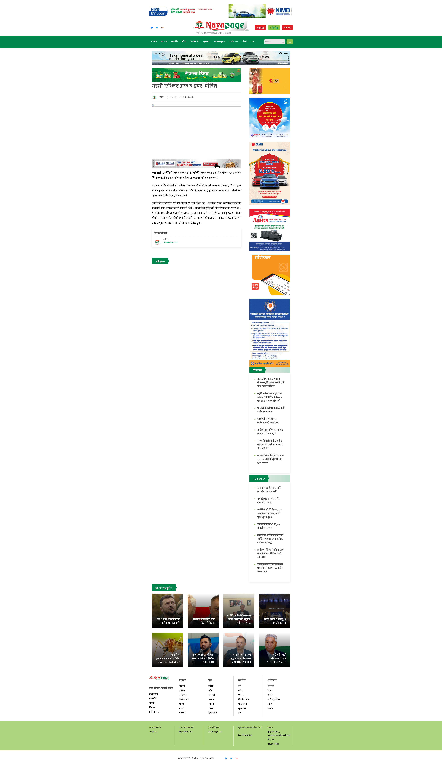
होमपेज (154, 42)
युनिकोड (274, 28)
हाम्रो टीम (152, 698)
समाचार (164, 42)
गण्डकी (211, 699)
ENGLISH (287, 27)
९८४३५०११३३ (273, 744)
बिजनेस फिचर (244, 699)
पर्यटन (240, 690)
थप (253, 42)
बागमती (211, 695)
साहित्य (182, 690)
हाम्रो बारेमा (153, 694)
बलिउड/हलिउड (274, 699)
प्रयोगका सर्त (154, 712)
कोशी (210, 686)
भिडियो (270, 708)
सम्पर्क (151, 703)
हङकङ (260, 28)
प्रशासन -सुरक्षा (219, 42)
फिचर (270, 690)
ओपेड (184, 42)
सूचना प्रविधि (243, 708)
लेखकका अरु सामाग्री (170, 242)
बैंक (239, 686)
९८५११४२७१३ (273, 732)
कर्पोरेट (241, 695)
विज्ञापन (152, 707)
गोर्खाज (245, 42)
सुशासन (206, 42)
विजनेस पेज (194, 42)
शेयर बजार (242, 704)
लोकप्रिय (257, 370)
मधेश (210, 690)
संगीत (270, 695)
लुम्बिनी (211, 704)
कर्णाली (211, 708)
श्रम (239, 713)
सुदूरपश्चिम (212, 713)
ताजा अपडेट (259, 479)
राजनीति (174, 42)
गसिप (270, 704)
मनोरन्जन (234, 42)
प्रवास (181, 708)
